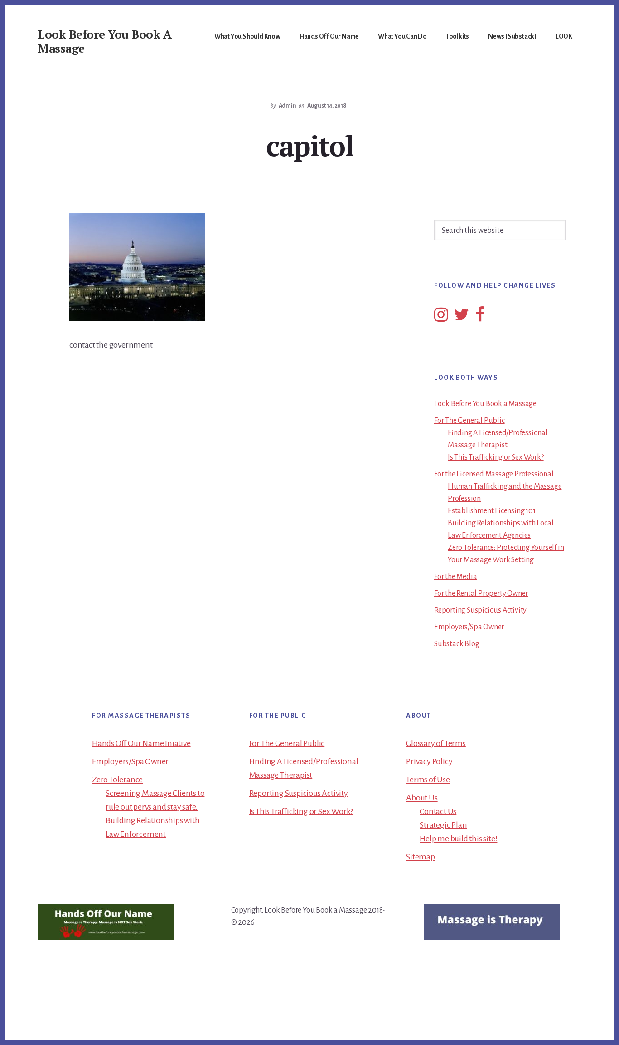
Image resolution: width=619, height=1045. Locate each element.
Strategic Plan (443, 824)
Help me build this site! (458, 838)
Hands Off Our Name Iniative (141, 743)
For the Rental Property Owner (481, 593)
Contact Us (438, 811)
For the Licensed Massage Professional (494, 474)
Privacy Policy (429, 761)
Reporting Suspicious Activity (480, 610)
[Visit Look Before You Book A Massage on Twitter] (461, 318)
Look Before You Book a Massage (485, 404)
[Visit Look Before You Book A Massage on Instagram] (441, 318)
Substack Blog (456, 644)
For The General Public (469, 421)
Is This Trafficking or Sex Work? (496, 457)
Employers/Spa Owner (469, 627)
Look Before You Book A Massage (104, 41)
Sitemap (420, 856)
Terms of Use (428, 779)
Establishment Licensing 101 (492, 511)
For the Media (455, 577)
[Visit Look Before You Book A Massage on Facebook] (480, 318)
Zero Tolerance (117, 779)
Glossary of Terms (436, 743)
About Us (421, 797)
